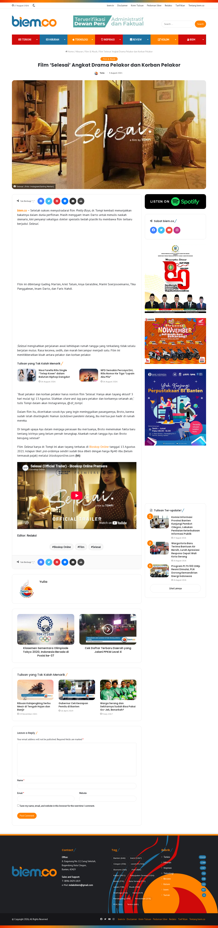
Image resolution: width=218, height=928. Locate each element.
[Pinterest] (56, 201)
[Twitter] (48, 201)
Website (83, 793)
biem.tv (110, 5)
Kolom (165, 39)
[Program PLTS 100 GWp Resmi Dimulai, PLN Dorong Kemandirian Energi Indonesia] (159, 571)
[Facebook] (40, 201)
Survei (167, 895)
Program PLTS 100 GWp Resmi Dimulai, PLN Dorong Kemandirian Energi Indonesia (185, 571)
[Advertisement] (76, 254)
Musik (134, 887)
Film (81, 547)
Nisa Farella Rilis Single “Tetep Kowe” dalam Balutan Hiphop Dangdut (54, 374)
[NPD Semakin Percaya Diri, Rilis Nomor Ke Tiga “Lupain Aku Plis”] (88, 375)
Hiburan (54, 39)
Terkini (26, 39)
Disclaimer (122, 5)
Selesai (97, 547)
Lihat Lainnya (175, 588)
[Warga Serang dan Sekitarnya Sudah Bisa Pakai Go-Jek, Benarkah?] (118, 690)
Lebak (118, 887)
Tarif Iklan (180, 5)
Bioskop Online (99, 447)
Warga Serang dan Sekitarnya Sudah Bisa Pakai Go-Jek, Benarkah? (118, 706)
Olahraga (120, 892)
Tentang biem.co (196, 5)
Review (137, 39)
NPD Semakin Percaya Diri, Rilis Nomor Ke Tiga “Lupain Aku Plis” (117, 374)
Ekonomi (120, 869)
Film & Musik (91, 51)
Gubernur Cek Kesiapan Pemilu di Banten (73, 705)
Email (20, 793)
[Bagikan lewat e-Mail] (72, 201)
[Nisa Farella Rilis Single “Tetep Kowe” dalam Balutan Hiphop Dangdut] (26, 375)
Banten (119, 858)
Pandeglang (121, 898)
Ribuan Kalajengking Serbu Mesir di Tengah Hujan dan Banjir (34, 706)
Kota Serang (137, 881)
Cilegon (119, 864)
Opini (138, 892)
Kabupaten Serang (142, 875)
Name (20, 780)
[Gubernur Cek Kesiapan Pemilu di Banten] (77, 690)
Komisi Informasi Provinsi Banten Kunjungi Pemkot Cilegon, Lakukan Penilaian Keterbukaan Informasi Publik (185, 525)
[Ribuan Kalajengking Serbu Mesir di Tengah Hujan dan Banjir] (35, 690)
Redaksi (168, 5)
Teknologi (81, 39)
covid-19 (137, 864)
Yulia (102, 73)
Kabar (119, 875)
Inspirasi (109, 39)
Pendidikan (143, 898)
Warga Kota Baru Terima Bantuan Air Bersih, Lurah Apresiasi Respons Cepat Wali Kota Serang (185, 550)
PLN (117, 904)
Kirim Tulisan (137, 5)
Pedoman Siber (154, 5)
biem (192, 39)
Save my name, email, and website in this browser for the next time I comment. (57, 805)
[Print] (80, 201)
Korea (118, 881)
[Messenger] (64, 201)
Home (70, 51)
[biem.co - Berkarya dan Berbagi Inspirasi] (34, 21)
